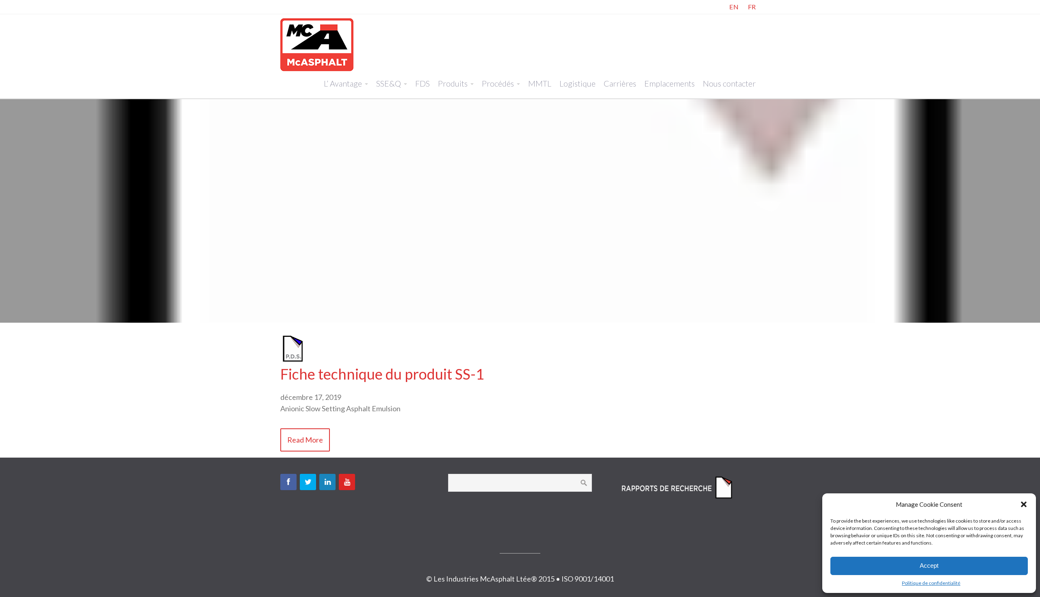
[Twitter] (308, 482)
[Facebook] (288, 482)
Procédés (498, 83)
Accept (929, 565)
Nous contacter (729, 83)
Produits (453, 83)
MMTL (539, 83)
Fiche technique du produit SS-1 (382, 374)
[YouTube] (347, 482)
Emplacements (669, 83)
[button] (1024, 504)
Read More (305, 439)
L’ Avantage (343, 83)
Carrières (620, 83)
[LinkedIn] (327, 482)
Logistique (577, 83)
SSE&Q (388, 83)
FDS (422, 83)
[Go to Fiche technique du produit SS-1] (292, 359)
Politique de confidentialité (931, 583)
